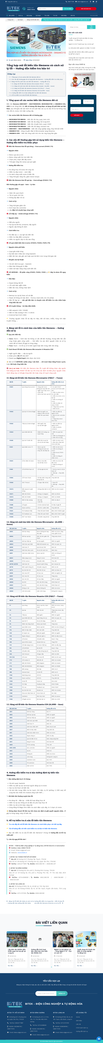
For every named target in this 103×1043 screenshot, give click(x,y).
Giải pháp (29, 15)
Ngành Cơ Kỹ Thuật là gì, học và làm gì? (81, 44)
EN (95, 15)
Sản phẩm (12, 15)
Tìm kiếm (91, 27)
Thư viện (46, 15)
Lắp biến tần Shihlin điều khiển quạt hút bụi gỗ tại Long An (12, 951)
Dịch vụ (21, 15)
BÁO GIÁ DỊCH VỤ (86, 8)
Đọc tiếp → (29, 965)
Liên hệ (72, 15)
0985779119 (71, 1)
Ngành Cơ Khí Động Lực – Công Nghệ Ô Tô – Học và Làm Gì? (58, 951)
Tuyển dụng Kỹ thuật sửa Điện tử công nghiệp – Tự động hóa (81, 951)
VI (96, 15)
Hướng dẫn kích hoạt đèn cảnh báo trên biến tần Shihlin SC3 (34, 951)
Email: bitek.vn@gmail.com (18, 1032)
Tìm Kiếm (68, 8)
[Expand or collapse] (64, 74)
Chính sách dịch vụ (82, 1028)
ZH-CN (92, 15)
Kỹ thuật (38, 15)
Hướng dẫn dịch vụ (82, 1031)
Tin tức (55, 15)
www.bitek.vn (22, 852)
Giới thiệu (64, 15)
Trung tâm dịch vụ (12, 1)
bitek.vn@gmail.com (82, 1)
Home (78, 1017)
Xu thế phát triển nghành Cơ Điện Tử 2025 (82, 48)
